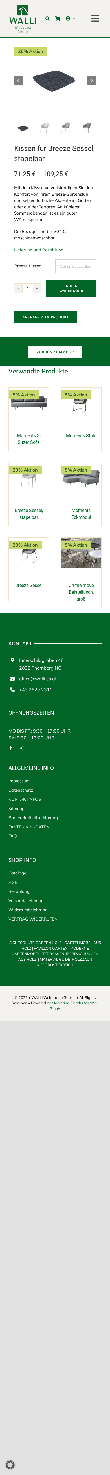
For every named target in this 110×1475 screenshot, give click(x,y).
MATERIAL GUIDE (55, 959)
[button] (47, 18)
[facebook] (10, 748)
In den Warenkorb (71, 288)
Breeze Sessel (29, 585)
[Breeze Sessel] (29, 540)
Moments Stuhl (81, 435)
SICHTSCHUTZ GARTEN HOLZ (36, 942)
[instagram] (21, 748)
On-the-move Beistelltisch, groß (81, 592)
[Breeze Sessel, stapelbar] (29, 465)
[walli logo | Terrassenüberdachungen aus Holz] (22, 6)
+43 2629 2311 (35, 689)
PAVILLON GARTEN (51, 948)
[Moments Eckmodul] (81, 465)
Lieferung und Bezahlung (38, 249)
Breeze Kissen (27, 266)
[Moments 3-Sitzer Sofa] (29, 390)
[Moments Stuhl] (81, 390)
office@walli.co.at (38, 678)
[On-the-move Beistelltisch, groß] (81, 540)
